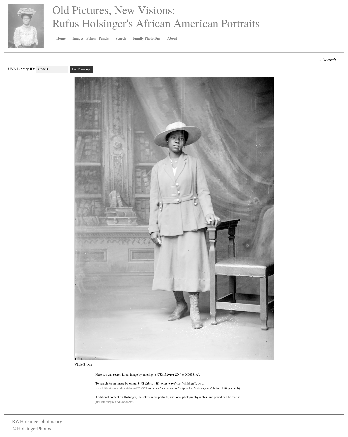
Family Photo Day (147, 38)
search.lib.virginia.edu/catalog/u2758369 (121, 388)
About (172, 38)
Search (121, 38)
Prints (91, 38)
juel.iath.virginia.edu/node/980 (114, 402)
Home (61, 38)
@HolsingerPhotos (31, 428)
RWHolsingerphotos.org (37, 421)
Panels (104, 38)
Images (78, 38)
